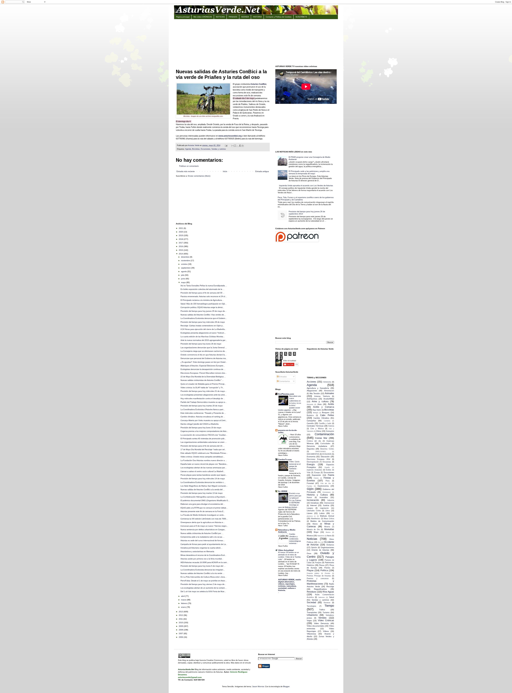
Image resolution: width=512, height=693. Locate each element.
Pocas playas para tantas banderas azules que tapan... (204, 475)
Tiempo (329, 605)
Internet (313, 505)
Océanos (330, 545)
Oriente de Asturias (320, 550)
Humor (309, 497)
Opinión (314, 547)
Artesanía (310, 404)
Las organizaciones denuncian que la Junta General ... (204, 347)
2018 (181, 239)
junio (183, 279)
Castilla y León (325, 423)
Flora (327, 481)
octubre (184, 264)
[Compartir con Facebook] (240, 145)
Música (310, 535)
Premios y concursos (318, 578)
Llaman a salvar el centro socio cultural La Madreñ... (203, 471)
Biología (315, 412)
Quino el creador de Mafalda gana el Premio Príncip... (203, 384)
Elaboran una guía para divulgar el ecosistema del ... (203, 504)
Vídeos (326, 631)
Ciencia (331, 426)
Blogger (286, 686)
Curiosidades (325, 444)
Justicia (326, 505)
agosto (184, 271)
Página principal (182, 17)
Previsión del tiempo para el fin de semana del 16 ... (202, 446)
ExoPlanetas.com (286, 394)
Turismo (326, 612)
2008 (181, 630)
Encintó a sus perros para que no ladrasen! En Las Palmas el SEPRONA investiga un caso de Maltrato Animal (289, 500)
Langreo (310, 508)
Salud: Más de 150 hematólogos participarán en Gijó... (204, 304)
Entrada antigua (262, 171)
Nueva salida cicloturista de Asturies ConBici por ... (202, 533)
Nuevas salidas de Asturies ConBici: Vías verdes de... (203, 315)
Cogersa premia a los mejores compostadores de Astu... (204, 431)
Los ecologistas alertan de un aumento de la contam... (203, 588)
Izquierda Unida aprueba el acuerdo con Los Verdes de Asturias (306, 185)
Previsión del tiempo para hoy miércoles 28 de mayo (203, 322)
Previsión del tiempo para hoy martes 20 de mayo (202, 406)
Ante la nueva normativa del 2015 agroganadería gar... (204, 340)
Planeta (327, 568)
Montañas (329, 529)
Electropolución (313, 462)
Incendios (324, 497)
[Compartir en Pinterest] (242, 145)
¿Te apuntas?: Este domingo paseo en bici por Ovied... (204, 362)
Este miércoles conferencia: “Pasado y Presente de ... (203, 413)
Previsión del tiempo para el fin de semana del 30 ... (202, 293)
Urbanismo (312, 615)
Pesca (321, 565)
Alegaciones (312, 391)
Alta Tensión (314, 393)
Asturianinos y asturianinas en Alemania (197, 551)
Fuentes (309, 486)
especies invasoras (314, 470)
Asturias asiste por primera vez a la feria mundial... (202, 559)
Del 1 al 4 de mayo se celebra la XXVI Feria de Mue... (203, 591)
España (327, 467)
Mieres (315, 524)
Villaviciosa (311, 634)
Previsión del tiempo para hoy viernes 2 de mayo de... (203, 584)
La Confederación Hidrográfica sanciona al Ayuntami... (203, 497)
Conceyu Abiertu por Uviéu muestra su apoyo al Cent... (204, 420)
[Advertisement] (256, 42)
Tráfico (322, 610)
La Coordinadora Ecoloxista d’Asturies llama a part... (203, 409)
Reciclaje (330, 586)
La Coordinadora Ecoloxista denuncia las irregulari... (203, 570)
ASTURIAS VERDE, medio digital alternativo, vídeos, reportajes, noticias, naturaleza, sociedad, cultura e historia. (289, 585)
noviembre (186, 260)
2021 (181, 228)
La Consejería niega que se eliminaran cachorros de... (203, 351)
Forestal (310, 483)
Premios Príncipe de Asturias (319, 576)
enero (184, 607)
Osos (309, 553)
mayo (183, 282)
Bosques (325, 412)
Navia (329, 536)
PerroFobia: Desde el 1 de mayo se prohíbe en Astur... (204, 581)
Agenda (188, 149)
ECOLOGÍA (326, 454)
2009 (181, 626)
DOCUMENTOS (313, 454)
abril (183, 596)
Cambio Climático (321, 418)
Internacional (329, 503)
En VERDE (282, 491)
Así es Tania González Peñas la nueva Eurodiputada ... (204, 286)
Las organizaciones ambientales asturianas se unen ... (204, 442)
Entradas (283, 377)
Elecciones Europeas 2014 (318, 459)
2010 (181, 622)
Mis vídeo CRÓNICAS (202, 17)
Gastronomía (323, 486)
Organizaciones (327, 547)
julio (183, 275)
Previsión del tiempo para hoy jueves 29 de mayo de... (203, 311)
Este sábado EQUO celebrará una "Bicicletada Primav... (204, 453)
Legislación (324, 508)
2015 (181, 250)
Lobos (322, 513)
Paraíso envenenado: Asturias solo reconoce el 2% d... (204, 296)
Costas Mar (321, 438)
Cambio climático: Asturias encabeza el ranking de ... (203, 417)
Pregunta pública (313, 573)
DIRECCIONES (320, 451)
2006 (181, 637)
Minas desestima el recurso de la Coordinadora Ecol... (203, 555)
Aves (319, 404)
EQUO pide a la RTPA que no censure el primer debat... (204, 508)
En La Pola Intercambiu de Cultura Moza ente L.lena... (203, 577)
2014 (181, 254)
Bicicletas (196, 149)
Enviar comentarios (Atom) (199, 176)
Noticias (312, 538)
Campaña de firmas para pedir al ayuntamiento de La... (204, 544)
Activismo (327, 382)
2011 (181, 619)
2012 (181, 615)
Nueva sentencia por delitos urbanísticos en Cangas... (203, 529)
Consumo (330, 431)
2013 (181, 612)
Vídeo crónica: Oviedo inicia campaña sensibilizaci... (203, 457)
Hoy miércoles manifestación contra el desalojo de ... (203, 398)
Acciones (311, 381)
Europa (317, 472)
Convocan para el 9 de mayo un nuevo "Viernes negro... (204, 526)
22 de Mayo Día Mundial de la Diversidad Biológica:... (203, 377)
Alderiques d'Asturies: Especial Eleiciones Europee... (203, 366)
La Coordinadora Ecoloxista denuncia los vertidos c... (203, 482)
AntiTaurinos (312, 399)
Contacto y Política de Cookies (278, 17)
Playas (310, 570)
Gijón (310, 489)
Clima (318, 431)
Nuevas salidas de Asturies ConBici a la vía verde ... (202, 573)
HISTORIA (257, 17)
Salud (331, 597)
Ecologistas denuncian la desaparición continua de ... (203, 369)
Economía (311, 456)
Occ (319, 542)
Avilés (331, 404)
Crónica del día (314, 441)
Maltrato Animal (327, 516)
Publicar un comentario (189, 166)
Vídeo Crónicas (326, 620)
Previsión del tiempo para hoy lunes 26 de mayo (201, 344)
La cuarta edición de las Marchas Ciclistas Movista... (203, 336)
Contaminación (324, 434)
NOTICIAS (220, 17)
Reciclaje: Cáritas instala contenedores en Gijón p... (202, 326)
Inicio (225, 171)
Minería (327, 527)
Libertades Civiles (314, 511)
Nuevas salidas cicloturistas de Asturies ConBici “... (202, 380)
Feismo (316, 478)
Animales (329, 393)
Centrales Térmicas (315, 426)
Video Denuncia (321, 623)
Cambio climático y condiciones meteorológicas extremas (295, 538)
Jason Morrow (258, 686)
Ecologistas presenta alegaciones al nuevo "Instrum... (203, 333)
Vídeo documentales (315, 626)
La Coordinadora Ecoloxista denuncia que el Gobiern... (204, 318)
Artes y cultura (320, 401)
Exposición (316, 475)
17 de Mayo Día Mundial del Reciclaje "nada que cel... (203, 449)
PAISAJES (233, 17)
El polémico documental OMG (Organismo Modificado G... (205, 500)
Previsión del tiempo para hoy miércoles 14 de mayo (203, 478)
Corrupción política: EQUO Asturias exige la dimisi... (202, 307)
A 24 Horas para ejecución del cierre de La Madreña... (203, 329)
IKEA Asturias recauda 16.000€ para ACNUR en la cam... (204, 562)
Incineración (313, 500)
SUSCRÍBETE (301, 17)
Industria (330, 500)
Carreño (310, 423)
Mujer (316, 532)
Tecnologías (311, 606)
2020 (181, 232)
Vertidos (322, 618)
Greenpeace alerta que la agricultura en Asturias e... (203, 522)
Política (324, 570)
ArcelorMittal (328, 399)
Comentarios (284, 381)
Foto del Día (326, 483)
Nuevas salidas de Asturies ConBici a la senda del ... (203, 489)
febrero (184, 603)
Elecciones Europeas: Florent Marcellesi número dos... (204, 373)
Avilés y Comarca (323, 407)
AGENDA (245, 17)
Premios (327, 573)
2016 (181, 246)
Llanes (309, 513)
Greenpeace (327, 492)
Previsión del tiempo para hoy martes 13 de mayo (202, 493)
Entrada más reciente (186, 171)
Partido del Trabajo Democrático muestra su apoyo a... (204, 402)
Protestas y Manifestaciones (320, 582)
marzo (184, 600)
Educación (325, 456)
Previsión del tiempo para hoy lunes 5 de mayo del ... (203, 566)
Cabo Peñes (327, 415)
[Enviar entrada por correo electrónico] (226, 145)
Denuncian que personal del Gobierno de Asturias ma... (204, 358)
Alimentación (329, 391)
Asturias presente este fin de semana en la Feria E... (203, 511)
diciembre (185, 257)
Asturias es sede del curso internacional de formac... (203, 540)
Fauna (331, 475)
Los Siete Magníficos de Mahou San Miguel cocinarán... (204, 486)
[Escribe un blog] (235, 145)
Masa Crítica (329, 519)
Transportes (312, 612)
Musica (328, 532)
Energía (311, 464)
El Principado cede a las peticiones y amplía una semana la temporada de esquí (309, 172)
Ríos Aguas (328, 592)
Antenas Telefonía (322, 396)
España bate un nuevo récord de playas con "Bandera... (204, 464)
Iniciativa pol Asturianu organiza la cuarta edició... (201, 548)
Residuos (311, 592)
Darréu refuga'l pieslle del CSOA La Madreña (200, 424)
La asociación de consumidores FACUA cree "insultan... (204, 435)
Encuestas (327, 462)
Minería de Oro (313, 529)
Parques (318, 563)
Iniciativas (315, 503)
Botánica (310, 415)
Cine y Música (317, 429)
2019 (181, 235)
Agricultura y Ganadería (318, 388)
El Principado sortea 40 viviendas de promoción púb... (203, 438)
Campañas (311, 421)
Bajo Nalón (317, 410)
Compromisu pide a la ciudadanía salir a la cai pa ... (202, 537)
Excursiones (205, 149)
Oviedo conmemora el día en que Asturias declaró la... (203, 355)
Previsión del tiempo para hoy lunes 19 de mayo (201, 428)
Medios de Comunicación (322, 521)
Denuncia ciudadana (317, 446)
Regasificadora (320, 589)
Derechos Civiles (327, 449)
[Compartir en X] (237, 145)
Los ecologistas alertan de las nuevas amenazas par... (203, 468)
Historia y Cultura (317, 494)
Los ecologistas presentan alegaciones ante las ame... (203, 395)
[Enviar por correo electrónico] (232, 145)
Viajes (309, 620)
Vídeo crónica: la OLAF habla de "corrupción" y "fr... (202, 387)
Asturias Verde (194, 145)
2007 (181, 633)
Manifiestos (315, 519)
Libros (327, 511)
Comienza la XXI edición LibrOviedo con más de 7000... (204, 519)
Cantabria (327, 421)
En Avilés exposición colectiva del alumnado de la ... (202, 289)
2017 (181, 243)
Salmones (321, 597)
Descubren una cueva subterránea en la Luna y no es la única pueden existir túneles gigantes (289, 403)
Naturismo (320, 535)
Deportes (311, 449)
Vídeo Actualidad (286, 550)
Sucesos (327, 603)
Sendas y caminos (218, 149)
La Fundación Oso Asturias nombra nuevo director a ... (204, 460)
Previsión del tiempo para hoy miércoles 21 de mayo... (203, 391)
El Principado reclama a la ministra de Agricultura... (202, 300)
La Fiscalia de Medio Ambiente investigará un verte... (203, 515)
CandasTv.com (285, 459)
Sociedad (311, 602)
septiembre (186, 268)
